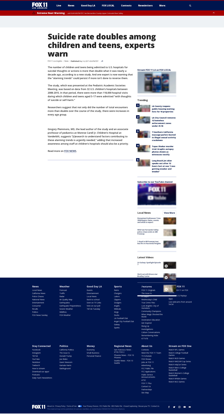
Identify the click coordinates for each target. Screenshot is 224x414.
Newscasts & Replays (178, 295)
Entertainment (38, 302)
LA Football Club (121, 318)
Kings (116, 312)
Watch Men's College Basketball (177, 368)
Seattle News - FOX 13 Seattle (123, 361)
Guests (90, 290)
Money (91, 346)
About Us (146, 346)
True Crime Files (148, 302)
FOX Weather (65, 315)
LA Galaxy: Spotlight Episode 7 (149, 263)
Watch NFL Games (176, 349)
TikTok (35, 356)
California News (38, 293)
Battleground (65, 368)
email (190, 407)
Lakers (117, 296)
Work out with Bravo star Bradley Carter (147, 275)
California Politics (67, 349)
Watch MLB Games (177, 358)
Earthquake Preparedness (70, 306)
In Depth (145, 296)
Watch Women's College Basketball (179, 374)
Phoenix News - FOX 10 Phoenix (124, 356)
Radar (62, 296)
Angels (117, 306)
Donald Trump (66, 356)
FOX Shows (146, 359)
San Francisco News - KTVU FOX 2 (123, 350)
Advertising (146, 365)
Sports (118, 286)
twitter (174, 407)
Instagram (36, 353)
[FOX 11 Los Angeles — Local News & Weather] (40, 5)
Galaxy (117, 324)
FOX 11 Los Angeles (55, 61)
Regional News (122, 346)
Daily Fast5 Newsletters (42, 378)
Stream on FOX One (180, 346)
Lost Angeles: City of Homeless (150, 307)
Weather (65, 286)
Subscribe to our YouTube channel (155, 181)
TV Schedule (146, 356)
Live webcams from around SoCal (180, 303)
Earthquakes (65, 302)
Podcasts (36, 374)
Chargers (118, 293)
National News (38, 299)
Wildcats (117, 309)
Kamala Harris (65, 365)
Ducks (116, 315)
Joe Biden (64, 359)
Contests (145, 349)
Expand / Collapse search (190, 6)
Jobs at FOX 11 (147, 362)
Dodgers (117, 302)
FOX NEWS (70, 151)
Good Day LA (94, 286)
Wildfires (63, 312)
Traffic (62, 293)
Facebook (36, 349)
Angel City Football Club (124, 321)
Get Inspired (146, 323)
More (162, 5)
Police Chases (38, 296)
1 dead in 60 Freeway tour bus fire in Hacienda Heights (149, 242)
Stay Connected (41, 346)
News (66, 61)
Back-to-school (93, 299)
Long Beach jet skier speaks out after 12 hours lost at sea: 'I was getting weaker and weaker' (163, 166)
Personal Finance (94, 356)
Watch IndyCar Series (177, 364)
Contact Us (146, 386)
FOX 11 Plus (146, 383)
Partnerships (146, 389)
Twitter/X (36, 365)
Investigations (147, 329)
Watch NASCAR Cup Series (180, 361)
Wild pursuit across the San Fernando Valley (148, 286)
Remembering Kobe (149, 335)
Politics (35, 312)
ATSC (143, 380)
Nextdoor (36, 362)
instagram (179, 407)
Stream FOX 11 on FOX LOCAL (178, 291)
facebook (169, 407)
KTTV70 (144, 338)
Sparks (117, 327)
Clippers (117, 299)
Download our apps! (40, 371)
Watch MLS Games (177, 381)
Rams (116, 290)
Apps (171, 298)
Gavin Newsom (66, 362)
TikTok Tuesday (93, 309)
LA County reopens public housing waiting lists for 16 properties (163, 109)
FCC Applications (148, 371)
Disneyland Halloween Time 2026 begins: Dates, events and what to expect (149, 220)
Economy (91, 349)
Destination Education (150, 320)
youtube (185, 407)
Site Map (145, 392)
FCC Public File (147, 368)
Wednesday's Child (149, 299)
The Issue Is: (65, 353)
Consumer (36, 306)
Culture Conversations (150, 332)
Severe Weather (66, 309)
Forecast (63, 290)
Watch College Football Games (178, 354)
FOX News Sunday (40, 315)
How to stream (38, 368)
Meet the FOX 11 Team (151, 353)
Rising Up (145, 326)
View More (169, 212)
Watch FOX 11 (177, 286)
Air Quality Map (66, 299)
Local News (144, 212)
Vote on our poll (93, 306)
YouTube (36, 359)
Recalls (35, 309)
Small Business (93, 353)
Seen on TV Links (94, 302)
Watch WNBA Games (178, 378)
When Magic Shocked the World (152, 315)
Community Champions (151, 311)
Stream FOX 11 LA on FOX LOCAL (154, 70)
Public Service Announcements (148, 375)
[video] (169, 265)
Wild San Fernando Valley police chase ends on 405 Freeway (148, 232)
